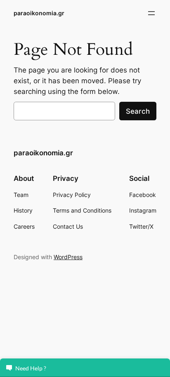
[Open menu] (151, 13)
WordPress (68, 256)
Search (138, 111)
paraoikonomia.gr (39, 12)
